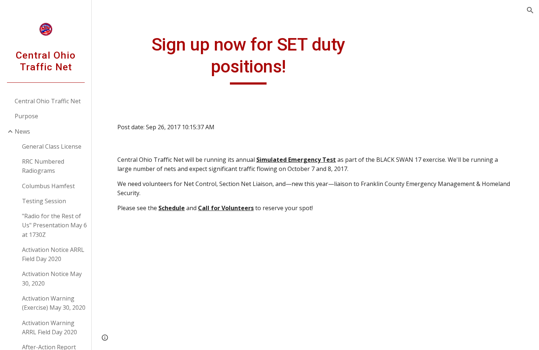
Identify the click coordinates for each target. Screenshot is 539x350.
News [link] (22, 131)
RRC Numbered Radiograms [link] (43, 166)
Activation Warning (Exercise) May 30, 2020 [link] (53, 303)
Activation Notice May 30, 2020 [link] (52, 278)
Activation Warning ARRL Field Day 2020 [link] (49, 327)
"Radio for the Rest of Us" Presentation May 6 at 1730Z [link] (54, 225)
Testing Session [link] (44, 201)
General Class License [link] (51, 146)
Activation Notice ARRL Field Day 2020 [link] (53, 254)
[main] (248, 59)
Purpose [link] (26, 116)
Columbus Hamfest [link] (48, 186)
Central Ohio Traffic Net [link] (48, 101)
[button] (530, 10)
